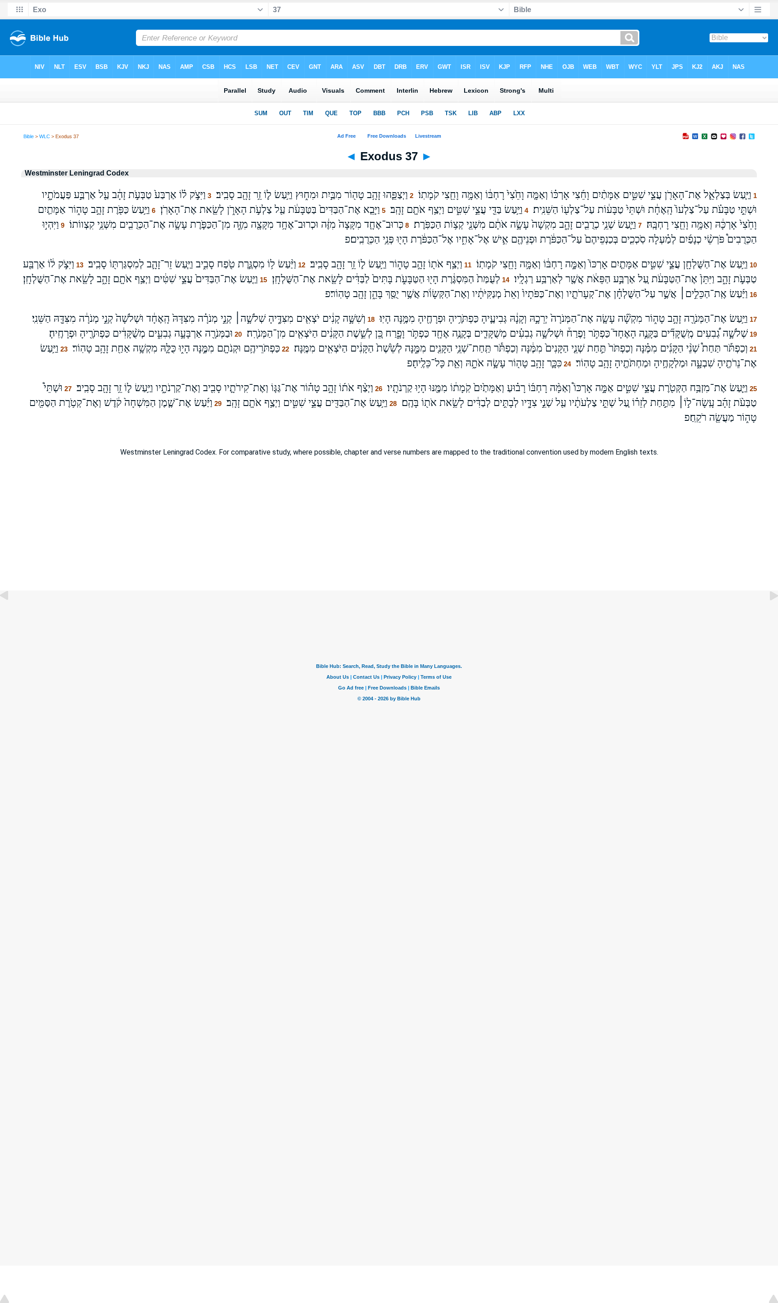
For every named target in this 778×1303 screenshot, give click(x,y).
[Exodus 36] (11, 616)
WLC (44, 136)
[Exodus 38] (766, 616)
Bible (28, 136)
